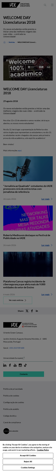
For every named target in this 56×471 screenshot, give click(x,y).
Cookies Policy (43, 450)
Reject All (28, 461)
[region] (28, 455)
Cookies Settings (28, 467)
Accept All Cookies (28, 455)
